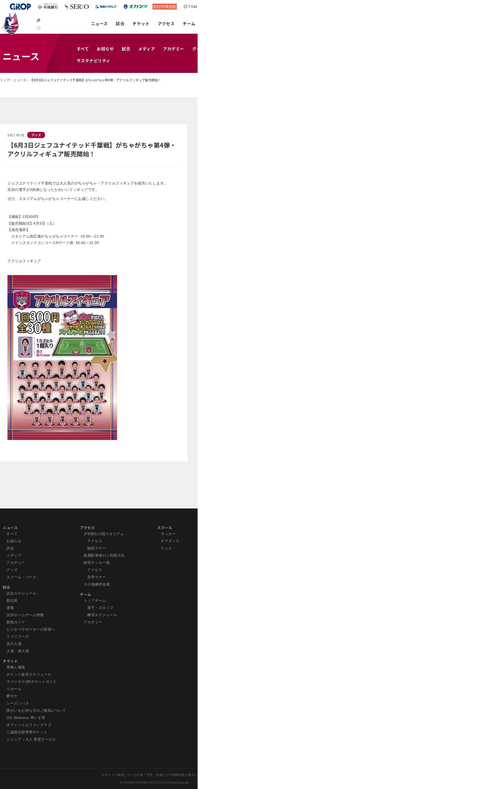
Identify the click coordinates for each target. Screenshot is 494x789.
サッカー (168, 534)
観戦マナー (96, 548)
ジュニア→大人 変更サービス (31, 739)
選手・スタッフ (100, 608)
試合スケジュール (21, 593)
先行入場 (13, 644)
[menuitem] (99, 26)
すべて (83, 49)
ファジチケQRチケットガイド (31, 682)
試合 (120, 23)
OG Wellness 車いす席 (25, 718)
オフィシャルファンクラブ (28, 725)
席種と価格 (15, 667)
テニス (166, 548)
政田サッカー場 (97, 563)
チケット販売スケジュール (28, 674)
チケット (141, 23)
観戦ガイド (15, 622)
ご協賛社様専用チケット (26, 732)
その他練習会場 (97, 584)
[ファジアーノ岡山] (11, 23)
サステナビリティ (93, 60)
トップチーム (95, 600)
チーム (189, 23)
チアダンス (170, 541)
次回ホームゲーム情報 (25, 615)
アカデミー (173, 49)
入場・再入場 (17, 651)
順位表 (11, 600)
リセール (13, 689)
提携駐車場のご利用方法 (104, 555)
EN (38, 28)
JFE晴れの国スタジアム (104, 534)
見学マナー (96, 577)
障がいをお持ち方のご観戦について (36, 710)
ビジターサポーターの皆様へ (30, 629)
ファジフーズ (17, 636)
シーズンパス (17, 703)
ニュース (99, 23)
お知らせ (105, 49)
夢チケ (11, 696)
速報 (10, 608)
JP (38, 20)
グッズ (36, 135)
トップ (5, 80)
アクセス (166, 23)
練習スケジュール (102, 615)
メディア (146, 49)
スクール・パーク (21, 577)
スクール (164, 527)
